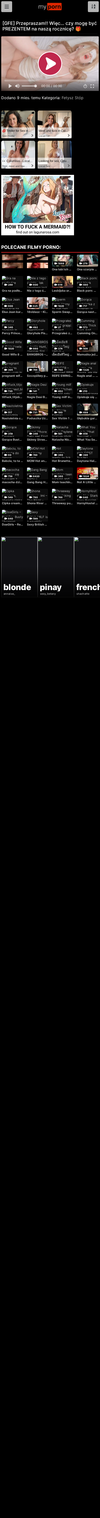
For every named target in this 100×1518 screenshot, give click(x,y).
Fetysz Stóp (72, 97)
